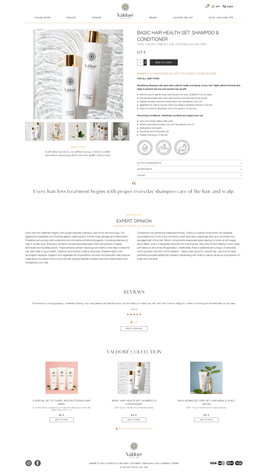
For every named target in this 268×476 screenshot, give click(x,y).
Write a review (134, 328)
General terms (170, 463)
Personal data (151, 463)
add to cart (163, 62)
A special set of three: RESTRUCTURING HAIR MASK (62, 402)
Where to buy (97, 463)
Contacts (112, 463)
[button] (127, 131)
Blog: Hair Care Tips (221, 17)
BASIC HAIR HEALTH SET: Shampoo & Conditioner (134, 402)
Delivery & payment (130, 463)
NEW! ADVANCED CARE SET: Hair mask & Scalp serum (206, 402)
